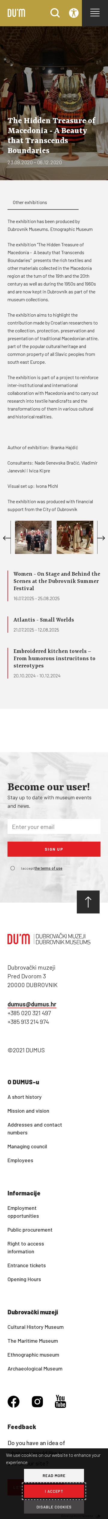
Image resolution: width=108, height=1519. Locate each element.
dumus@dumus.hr (32, 1004)
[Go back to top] (88, 902)
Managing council (27, 1146)
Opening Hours (24, 1279)
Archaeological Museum (35, 1368)
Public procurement (30, 1229)
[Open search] (55, 15)
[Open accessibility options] (73, 13)
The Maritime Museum (33, 1340)
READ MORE (54, 1475)
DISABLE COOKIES (54, 1507)
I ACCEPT (54, 1491)
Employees (20, 1160)
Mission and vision (28, 1110)
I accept (41, 868)
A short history (25, 1096)
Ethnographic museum (33, 1354)
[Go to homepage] (16, 15)
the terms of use (48, 868)
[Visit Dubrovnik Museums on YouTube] (60, 1402)
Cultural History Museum (36, 1326)
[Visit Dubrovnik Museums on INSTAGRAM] (37, 1402)
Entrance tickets (27, 1265)
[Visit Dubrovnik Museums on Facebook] (14, 1402)
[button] (95, 12)
